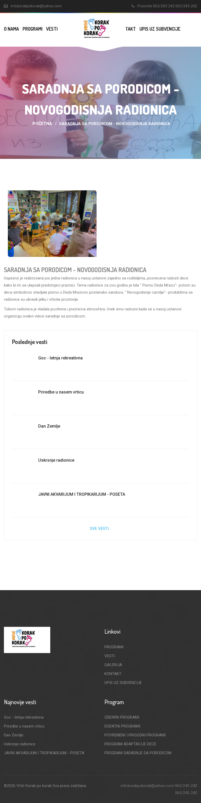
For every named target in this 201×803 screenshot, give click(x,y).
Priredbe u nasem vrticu (61, 392)
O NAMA (11, 29)
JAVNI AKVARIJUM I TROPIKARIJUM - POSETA (81, 494)
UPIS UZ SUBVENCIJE (159, 29)
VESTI (52, 29)
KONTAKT (112, 673)
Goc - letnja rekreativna (60, 357)
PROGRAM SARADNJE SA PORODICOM (137, 753)
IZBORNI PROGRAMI (121, 717)
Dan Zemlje (49, 426)
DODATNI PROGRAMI (122, 726)
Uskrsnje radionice (56, 460)
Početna (42, 123)
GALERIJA (113, 664)
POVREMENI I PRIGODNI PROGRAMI (135, 735)
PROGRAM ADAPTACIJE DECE (130, 744)
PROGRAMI (32, 29)
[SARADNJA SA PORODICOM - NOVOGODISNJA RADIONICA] (52, 223)
